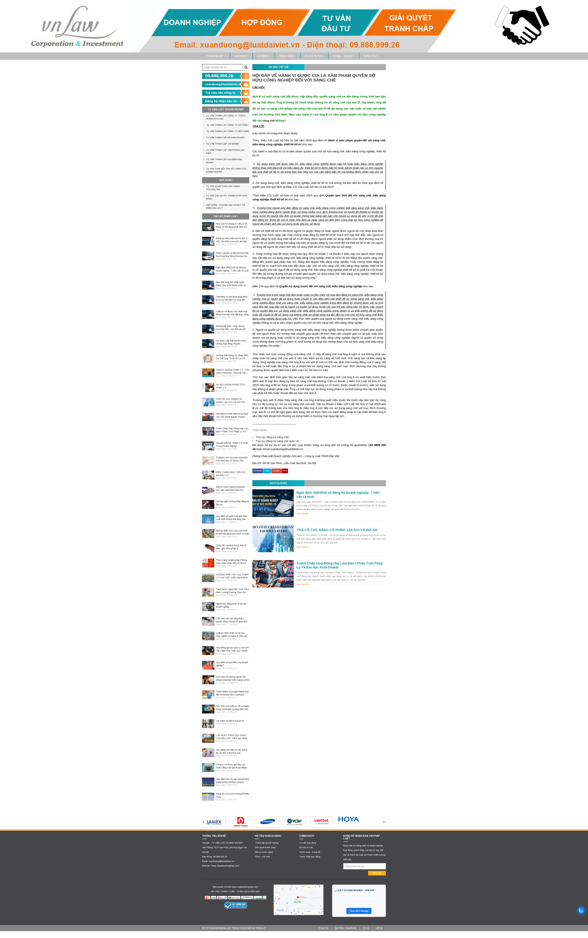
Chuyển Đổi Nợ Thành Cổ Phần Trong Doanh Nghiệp (232, 444)
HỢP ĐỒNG (240, 56)
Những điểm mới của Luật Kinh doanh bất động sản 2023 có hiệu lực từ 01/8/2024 (232, 532)
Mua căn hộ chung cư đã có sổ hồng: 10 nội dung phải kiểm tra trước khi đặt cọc (231, 225)
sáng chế (268, 120)
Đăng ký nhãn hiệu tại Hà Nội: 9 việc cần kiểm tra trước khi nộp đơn (231, 240)
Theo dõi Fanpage (359, 911)
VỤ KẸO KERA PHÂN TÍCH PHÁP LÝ (230, 386)
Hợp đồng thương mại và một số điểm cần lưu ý (225, 206)
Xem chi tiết (302, 513)
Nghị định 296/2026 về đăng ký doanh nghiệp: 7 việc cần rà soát (232, 269)
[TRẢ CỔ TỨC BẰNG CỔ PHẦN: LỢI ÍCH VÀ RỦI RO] (273, 538)
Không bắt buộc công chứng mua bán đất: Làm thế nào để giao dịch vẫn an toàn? (230, 328)
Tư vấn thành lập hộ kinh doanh (225, 137)
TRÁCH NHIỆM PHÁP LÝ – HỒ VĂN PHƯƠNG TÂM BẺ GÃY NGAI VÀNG (232, 371)
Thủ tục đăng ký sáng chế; (272, 437)
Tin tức (366, 928)
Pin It (285, 471)
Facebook (258, 471)
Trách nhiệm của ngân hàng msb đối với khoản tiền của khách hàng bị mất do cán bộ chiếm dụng (232, 693)
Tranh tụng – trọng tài (309, 852)
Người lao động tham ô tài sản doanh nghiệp (231, 605)
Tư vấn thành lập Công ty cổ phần (227, 125)
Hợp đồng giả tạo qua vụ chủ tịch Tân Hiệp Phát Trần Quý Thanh (232, 649)
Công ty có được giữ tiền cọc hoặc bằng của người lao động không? (231, 766)
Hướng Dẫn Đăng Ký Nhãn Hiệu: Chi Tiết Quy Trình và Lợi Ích (232, 357)
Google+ (276, 471)
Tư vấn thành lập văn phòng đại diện (225, 151)
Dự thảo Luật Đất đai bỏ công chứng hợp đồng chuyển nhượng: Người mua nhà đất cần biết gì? (232, 342)
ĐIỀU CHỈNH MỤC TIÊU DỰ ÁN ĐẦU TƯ (231, 473)
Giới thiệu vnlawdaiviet (345, 928)
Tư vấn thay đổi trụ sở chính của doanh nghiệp (226, 170)
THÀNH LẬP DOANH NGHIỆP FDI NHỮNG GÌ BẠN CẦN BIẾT (232, 459)
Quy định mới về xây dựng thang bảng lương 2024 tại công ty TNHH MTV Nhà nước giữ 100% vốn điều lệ (232, 781)
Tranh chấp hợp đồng (309, 856)
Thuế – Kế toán (262, 856)
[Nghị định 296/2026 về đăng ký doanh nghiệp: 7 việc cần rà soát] (273, 503)
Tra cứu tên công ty (220, 92)
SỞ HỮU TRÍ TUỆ (313, 56)
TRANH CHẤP (286, 56)
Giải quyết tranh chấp (265, 847)
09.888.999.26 (219, 75)
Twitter (267, 471)
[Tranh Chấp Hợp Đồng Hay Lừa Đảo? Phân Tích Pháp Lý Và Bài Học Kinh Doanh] (273, 573)
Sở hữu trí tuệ (306, 847)
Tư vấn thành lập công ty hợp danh (227, 131)
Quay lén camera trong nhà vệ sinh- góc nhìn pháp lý (231, 547)
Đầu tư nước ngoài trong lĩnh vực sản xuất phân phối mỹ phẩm (230, 488)
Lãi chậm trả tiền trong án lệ (230, 720)
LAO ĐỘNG (262, 56)
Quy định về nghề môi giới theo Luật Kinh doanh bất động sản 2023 (231, 518)
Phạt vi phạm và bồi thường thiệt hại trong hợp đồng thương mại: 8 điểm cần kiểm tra (232, 255)
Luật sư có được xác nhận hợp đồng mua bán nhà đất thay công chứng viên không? (232, 313)
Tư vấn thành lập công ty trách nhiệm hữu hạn (225, 117)
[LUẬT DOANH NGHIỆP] (294, 26)
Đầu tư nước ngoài (264, 852)
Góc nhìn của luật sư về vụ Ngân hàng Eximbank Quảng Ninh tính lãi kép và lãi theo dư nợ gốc (232, 708)
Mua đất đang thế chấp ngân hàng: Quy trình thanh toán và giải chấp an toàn (231, 284)
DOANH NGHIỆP (215, 56)
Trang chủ (323, 928)
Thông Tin (369, 56)
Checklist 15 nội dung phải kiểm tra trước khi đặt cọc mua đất (231, 298)
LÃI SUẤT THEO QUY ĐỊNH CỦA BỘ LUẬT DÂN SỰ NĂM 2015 (231, 737)
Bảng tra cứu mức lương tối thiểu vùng (232, 795)
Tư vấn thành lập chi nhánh (222, 144)
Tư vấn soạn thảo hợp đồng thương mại (223, 188)
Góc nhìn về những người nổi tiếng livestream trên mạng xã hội (232, 678)
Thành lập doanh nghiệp (267, 843)
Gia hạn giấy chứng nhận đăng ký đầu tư (232, 503)
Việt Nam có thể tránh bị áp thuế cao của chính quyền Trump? (232, 415)
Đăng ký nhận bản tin (221, 101)
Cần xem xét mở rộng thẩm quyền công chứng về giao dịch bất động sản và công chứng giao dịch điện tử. (231, 620)
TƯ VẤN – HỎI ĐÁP (342, 56)
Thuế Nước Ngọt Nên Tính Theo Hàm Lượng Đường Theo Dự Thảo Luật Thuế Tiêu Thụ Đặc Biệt (232, 591)
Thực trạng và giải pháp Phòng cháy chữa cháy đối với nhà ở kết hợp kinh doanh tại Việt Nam (232, 562)
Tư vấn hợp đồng (307, 843)
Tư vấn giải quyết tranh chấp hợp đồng (226, 197)
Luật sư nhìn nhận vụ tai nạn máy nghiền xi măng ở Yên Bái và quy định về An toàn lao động (232, 635)
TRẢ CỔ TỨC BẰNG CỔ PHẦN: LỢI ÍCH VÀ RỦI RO (336, 530)
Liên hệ (379, 928)
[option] (222, 821)
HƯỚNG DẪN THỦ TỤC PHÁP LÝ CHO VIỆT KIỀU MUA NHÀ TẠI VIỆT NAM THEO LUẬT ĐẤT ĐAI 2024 (232, 576)
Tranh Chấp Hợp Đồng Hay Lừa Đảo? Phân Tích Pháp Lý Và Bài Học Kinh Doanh (232, 430)
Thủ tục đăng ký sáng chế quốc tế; (278, 441)
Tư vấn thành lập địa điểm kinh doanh (224, 161)
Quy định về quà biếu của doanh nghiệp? (232, 664)
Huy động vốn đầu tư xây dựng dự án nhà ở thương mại (231, 751)
